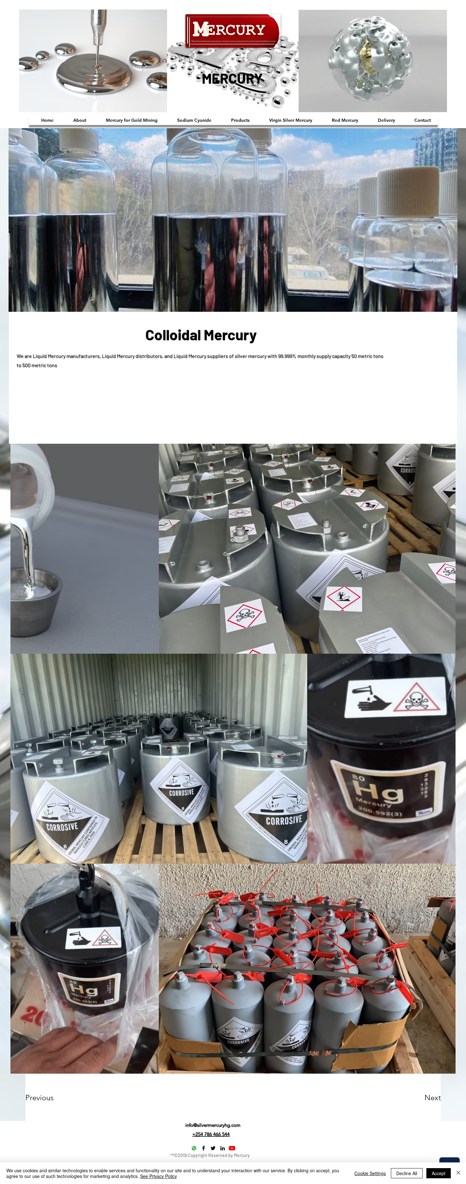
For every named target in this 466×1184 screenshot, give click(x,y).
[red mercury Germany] (203, 1148)
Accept (438, 1173)
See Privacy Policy (158, 1176)
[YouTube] (232, 1148)
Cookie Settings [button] (370, 1173)
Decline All (406, 1173)
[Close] (458, 1173)
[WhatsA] (194, 1148)
